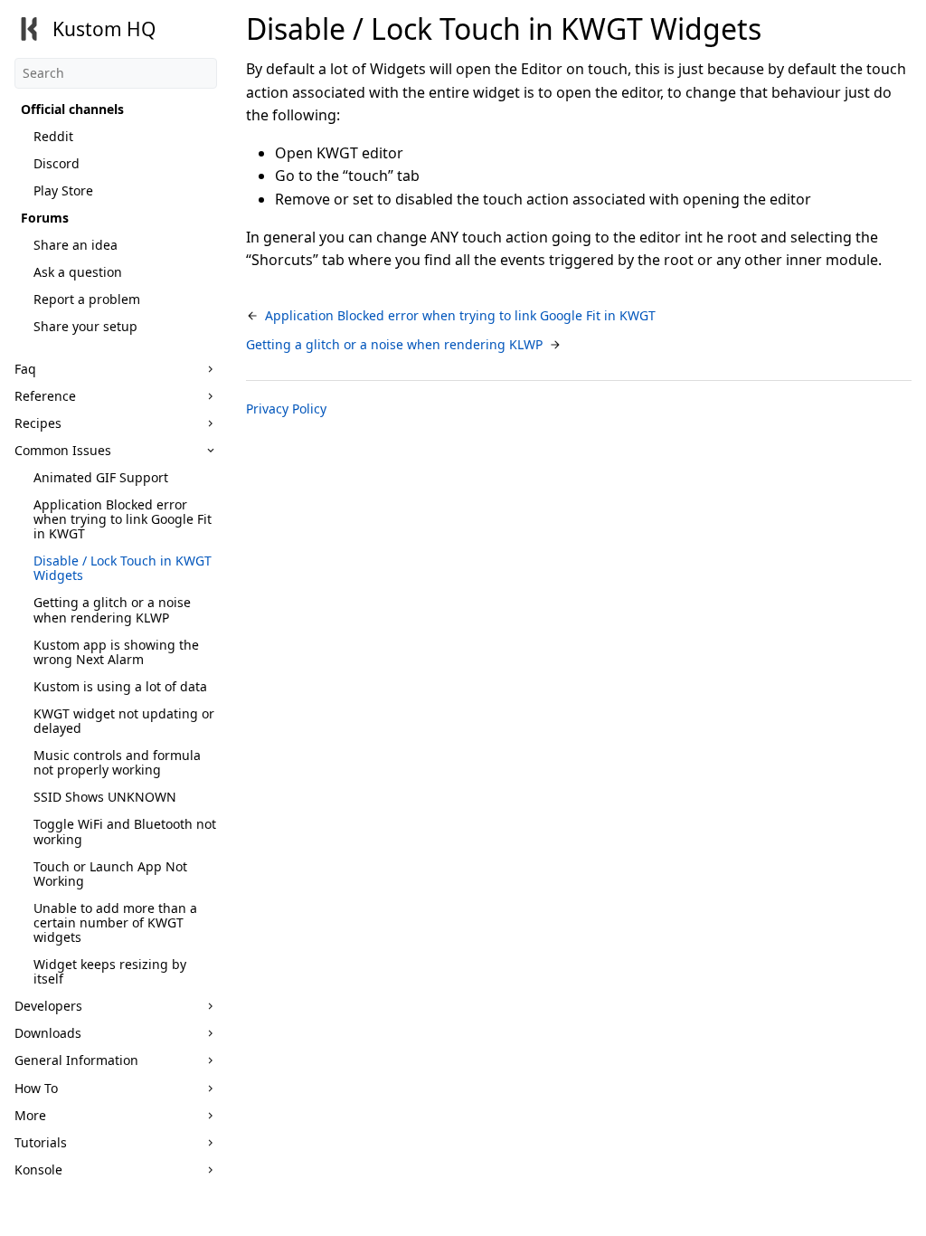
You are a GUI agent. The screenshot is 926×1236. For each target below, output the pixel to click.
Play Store (63, 190)
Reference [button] (45, 395)
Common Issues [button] (62, 450)
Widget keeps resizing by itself (109, 971)
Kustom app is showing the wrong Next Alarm (116, 652)
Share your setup (85, 326)
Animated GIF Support (100, 477)
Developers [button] (48, 1005)
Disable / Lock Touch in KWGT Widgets (122, 568)
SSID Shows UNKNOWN (104, 796)
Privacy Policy (286, 408)
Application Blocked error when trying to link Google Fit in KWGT (122, 519)
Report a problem (86, 299)
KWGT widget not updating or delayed (123, 721)
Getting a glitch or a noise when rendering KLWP (112, 609)
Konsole (38, 1169)
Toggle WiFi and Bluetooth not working (124, 831)
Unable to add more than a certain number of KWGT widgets (115, 922)
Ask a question (77, 271)
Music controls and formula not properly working (117, 762)
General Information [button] (76, 1060)
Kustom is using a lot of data (120, 686)
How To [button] (36, 1088)
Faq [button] (25, 368)
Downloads (47, 1032)
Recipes (37, 423)
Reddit (53, 136)
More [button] (30, 1115)
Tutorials (40, 1142)
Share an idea (75, 244)
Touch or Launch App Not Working (110, 873)
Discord (56, 163)
